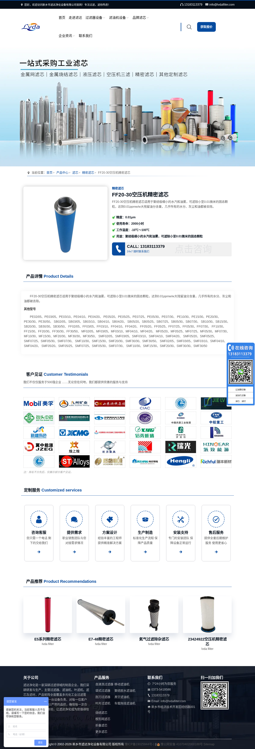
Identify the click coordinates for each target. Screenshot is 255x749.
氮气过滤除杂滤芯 (154, 639)
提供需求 (74, 533)
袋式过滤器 (102, 690)
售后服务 (216, 533)
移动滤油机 (121, 684)
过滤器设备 (93, 18)
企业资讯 (65, 36)
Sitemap (208, 744)
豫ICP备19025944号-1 (140, 744)
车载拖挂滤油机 (124, 703)
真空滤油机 (121, 697)
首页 (62, 18)
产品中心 (62, 172)
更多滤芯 (101, 731)
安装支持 (180, 533)
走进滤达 (75, 18)
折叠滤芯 (101, 725)
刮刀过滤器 (102, 697)
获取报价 (206, 26)
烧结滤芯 (101, 712)
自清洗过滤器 (104, 684)
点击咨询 (193, 249)
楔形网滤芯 (102, 719)
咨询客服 (38, 533)
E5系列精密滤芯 (47, 639)
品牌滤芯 (139, 18)
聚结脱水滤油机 (124, 690)
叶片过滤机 (102, 703)
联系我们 (85, 36)
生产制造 (145, 533)
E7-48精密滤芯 (100, 639)
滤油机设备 (117, 18)
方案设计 (109, 533)
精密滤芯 (88, 172)
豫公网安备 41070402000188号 (182, 744)
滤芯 (75, 172)
